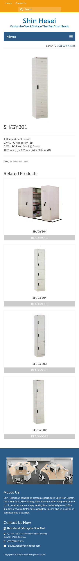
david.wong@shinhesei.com (23, 545)
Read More (39, 237)
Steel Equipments (66, 46)
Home (9, 3)
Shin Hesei (39, 20)
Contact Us (20, 3)
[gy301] (39, 87)
